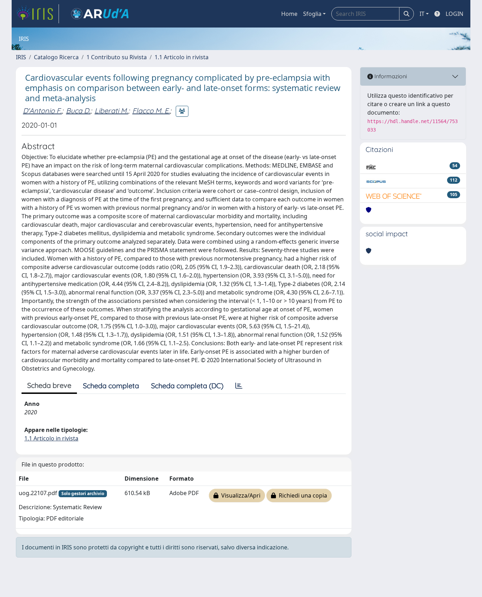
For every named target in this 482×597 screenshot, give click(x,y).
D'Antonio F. (42, 110)
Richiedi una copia (301, 495)
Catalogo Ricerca (56, 57)
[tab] (238, 385)
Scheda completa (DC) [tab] (187, 385)
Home (289, 14)
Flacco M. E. (151, 110)
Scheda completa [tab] (111, 385)
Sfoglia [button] (312, 14)
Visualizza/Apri (239, 495)
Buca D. (78, 110)
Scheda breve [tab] (49, 385)
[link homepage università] (100, 13)
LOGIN (454, 14)
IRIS (21, 57)
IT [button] (422, 14)
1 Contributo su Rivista (116, 57)
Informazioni (390, 76)
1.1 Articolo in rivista (182, 57)
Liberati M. (111, 110)
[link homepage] (37, 13)
